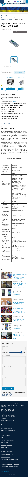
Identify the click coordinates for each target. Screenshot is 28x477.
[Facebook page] (2, 410)
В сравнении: (23, 0)
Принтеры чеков (5, 435)
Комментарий (6, 355)
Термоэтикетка (5, 447)
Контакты (5, 471)
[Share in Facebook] (3, 395)
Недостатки (7, 377)
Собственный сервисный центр (9, 459)
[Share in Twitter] (7, 395)
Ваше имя (5, 346)
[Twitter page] (13, 410)
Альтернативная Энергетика (8, 440)
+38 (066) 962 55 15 (7, 421)
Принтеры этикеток (6, 433)
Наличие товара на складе (8, 461)
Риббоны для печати (6, 445)
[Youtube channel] (9, 410)
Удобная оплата (5, 457)
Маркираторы (5, 442)
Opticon (14, 101)
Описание (5, 123)
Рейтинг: (5, 352)
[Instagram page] (6, 410)
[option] (14, 9)
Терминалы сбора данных (8, 430)
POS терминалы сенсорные (8, 437)
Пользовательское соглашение (9, 466)
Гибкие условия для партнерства (10, 464)
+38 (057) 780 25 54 (8, 416)
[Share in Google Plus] (10, 395)
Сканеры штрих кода (6, 428)
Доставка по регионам (7, 454)
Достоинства (7, 366)
